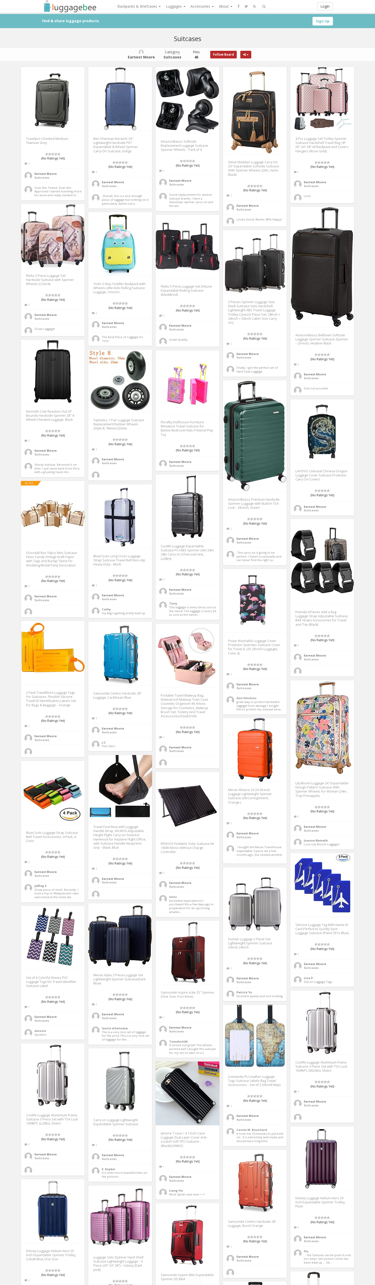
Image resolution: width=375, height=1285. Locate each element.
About (224, 6)
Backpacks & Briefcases (137, 6)
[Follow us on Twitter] (246, 6)
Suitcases (41, 177)
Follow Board (223, 54)
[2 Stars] (49, 154)
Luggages (174, 6)
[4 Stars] (55, 154)
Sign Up (323, 21)
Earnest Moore (45, 174)
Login (325, 6)
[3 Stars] (52, 154)
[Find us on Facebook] (238, 6)
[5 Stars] (58, 154)
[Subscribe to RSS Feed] (254, 6)
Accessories (201, 6)
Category (172, 54)
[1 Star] (46, 154)
